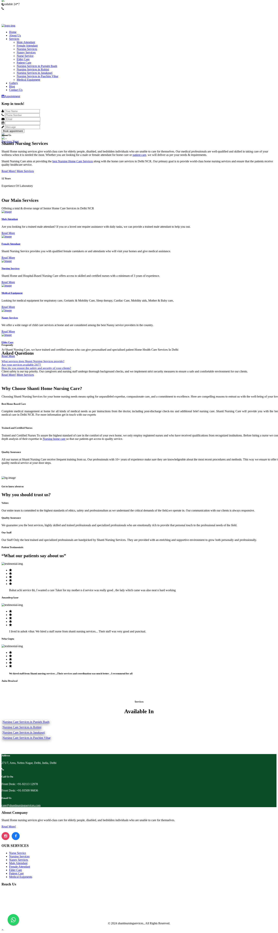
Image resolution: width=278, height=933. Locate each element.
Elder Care (23, 59)
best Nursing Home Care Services (72, 161)
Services (14, 38)
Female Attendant (27, 45)
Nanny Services (26, 52)
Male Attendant (26, 42)
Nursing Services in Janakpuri (34, 72)
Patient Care (24, 62)
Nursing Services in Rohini (33, 69)
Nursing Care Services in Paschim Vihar (26, 737)
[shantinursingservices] (8, 25)
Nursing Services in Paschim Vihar (37, 76)
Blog (12, 86)
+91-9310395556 (12, 12)
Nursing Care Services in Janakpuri (23, 732)
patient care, (140, 154)
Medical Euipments (20, 876)
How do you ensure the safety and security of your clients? (36, 368)
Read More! (9, 171)
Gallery (13, 83)
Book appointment (13, 131)
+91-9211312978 (12, 8)
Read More (8, 233)
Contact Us (16, 89)
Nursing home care (54, 438)
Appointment (12, 96)
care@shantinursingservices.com (21, 805)
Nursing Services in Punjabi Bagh (37, 66)
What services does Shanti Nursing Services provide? (33, 361)
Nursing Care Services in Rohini (21, 727)
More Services (25, 171)
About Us (15, 35)
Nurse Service (25, 55)
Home (12, 32)
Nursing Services (27, 49)
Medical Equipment (28, 79)
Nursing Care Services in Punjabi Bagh (25, 721)
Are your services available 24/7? (21, 364)
